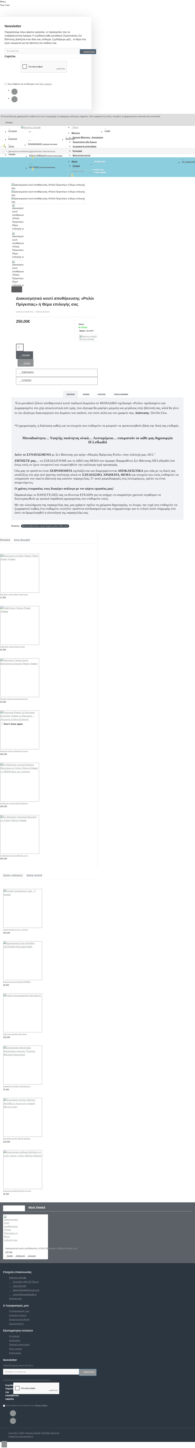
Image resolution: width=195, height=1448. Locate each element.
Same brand (34, 875)
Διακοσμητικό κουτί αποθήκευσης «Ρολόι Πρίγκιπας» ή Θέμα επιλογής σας (32, 151)
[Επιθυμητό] (3, 598)
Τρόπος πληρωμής (121, 394)
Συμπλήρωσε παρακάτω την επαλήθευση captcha (12, 70)
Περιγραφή (71, 394)
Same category (13, 875)
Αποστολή (102, 394)
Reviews (86, 394)
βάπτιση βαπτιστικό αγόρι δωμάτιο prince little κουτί (45, 526)
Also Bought (22, 539)
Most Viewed (36, 1207)
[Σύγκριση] (10, 598)
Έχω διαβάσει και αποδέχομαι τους (30, 84)
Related (5, 539)
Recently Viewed (14, 1207)
